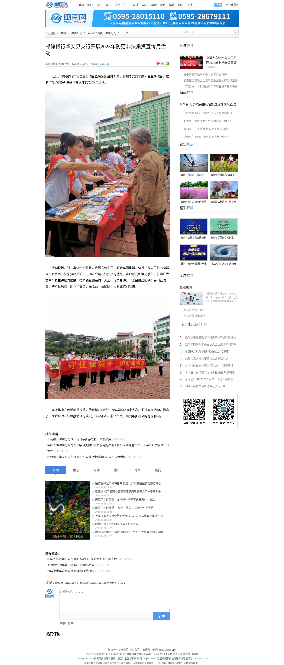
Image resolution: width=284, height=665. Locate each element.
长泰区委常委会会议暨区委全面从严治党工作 (211, 80)
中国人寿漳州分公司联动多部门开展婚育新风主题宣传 (82, 559)
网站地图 (156, 649)
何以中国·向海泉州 (195, 315)
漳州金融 (76, 33)
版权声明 (112, 649)
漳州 (117, 5)
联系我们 (134, 649)
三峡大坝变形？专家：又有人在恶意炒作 (208, 113)
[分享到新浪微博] (162, 63)
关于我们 (123, 649)
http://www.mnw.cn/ (100, 64)
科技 (181, 5)
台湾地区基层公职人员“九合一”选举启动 (209, 365)
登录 (63, 623)
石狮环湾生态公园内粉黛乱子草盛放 (193, 202)
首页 (81, 5)
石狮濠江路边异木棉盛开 (223, 202)
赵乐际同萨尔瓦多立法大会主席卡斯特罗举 (210, 344)
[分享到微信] (167, 63)
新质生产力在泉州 (194, 310)
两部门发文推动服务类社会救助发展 (206, 358)
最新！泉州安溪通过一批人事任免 (193, 264)
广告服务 (145, 649)
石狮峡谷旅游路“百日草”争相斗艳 (223, 175)
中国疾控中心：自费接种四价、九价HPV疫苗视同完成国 (129, 532)
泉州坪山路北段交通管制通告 (193, 238)
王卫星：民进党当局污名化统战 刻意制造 (210, 372)
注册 (226, 4)
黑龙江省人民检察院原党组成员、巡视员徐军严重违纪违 (129, 515)
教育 (163, 5)
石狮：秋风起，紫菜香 (192, 174)
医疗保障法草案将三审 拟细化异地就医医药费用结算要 (128, 483)
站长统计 (177, 654)
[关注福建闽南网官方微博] (174, 649)
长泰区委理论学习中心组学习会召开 (205, 74)
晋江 (108, 5)
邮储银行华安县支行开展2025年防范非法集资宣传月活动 (89, 583)
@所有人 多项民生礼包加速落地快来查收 (208, 104)
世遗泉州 (186, 287)
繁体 (236, 4)
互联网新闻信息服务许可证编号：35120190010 (183, 658)
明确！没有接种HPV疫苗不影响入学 (117, 524)
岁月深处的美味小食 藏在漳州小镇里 (70, 565)
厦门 (126, 5)
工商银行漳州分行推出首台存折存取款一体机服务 (79, 439)
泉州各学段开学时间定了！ (222, 238)
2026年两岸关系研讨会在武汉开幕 (205, 386)
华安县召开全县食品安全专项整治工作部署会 (211, 86)
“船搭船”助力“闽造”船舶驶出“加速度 (207, 351)
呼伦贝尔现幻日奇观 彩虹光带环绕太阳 (207, 136)
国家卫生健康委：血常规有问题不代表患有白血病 (125, 499)
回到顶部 (167, 649)
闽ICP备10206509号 (149, 658)
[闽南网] (58, 5)
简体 (231, 4)
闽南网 (50, 33)
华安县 (77, 76)
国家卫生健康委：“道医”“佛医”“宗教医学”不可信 (124, 507)
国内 (145, 5)
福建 (136, 5)
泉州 (99, 5)
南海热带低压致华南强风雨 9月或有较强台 (210, 337)
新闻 (90, 5)
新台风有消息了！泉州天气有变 (223, 264)
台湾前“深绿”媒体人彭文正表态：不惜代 (209, 379)
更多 (190, 5)
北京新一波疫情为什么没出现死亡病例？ (208, 121)
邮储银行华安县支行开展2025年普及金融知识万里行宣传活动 (86, 457)
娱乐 (172, 5)
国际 (154, 5)
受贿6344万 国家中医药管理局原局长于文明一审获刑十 (128, 491)
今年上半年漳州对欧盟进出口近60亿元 (72, 571)
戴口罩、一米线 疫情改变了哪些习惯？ (207, 129)
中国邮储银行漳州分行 (102, 33)
